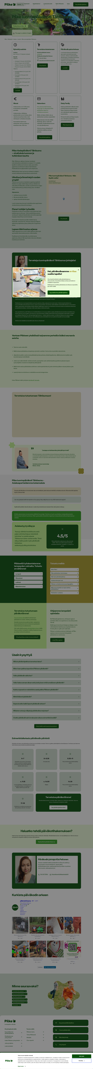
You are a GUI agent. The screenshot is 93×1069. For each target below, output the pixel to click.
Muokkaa (81, 1060)
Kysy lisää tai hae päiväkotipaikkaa (58, 292)
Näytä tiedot (21, 1066)
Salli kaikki (81, 1056)
